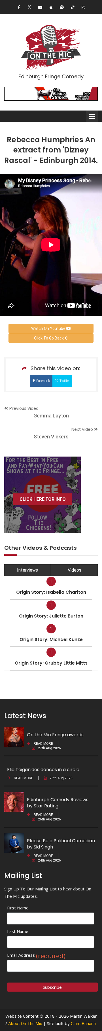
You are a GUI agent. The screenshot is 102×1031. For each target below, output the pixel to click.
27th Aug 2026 (49, 748)
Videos (74, 570)
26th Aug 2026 (61, 778)
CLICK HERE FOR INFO (43, 499)
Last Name (17, 931)
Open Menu (92, 116)
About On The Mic (25, 1023)
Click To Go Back (49, 338)
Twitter (65, 381)
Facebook (43, 381)
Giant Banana (83, 1023)
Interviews (27, 570)
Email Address (36, 955)
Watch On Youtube (48, 328)
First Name (18, 908)
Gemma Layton (51, 416)
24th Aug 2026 (49, 860)
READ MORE (43, 744)
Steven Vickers (51, 437)
